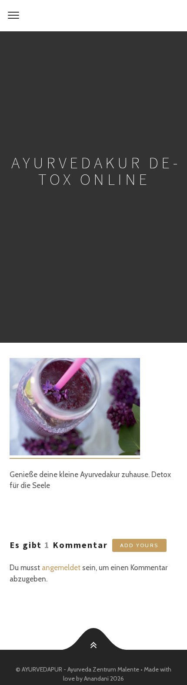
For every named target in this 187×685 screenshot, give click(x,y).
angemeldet (61, 567)
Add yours (139, 545)
